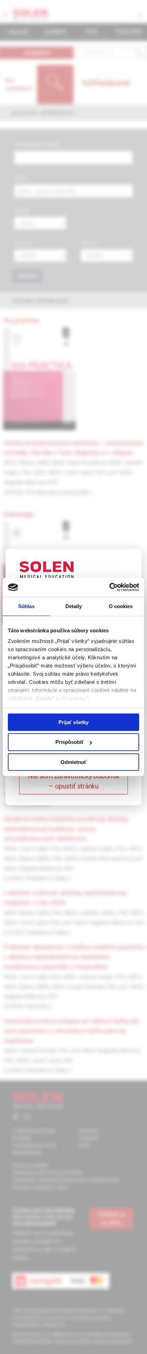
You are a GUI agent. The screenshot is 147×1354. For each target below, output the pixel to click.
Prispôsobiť (69, 742)
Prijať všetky (73, 722)
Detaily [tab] (73, 606)
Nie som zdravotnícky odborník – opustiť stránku (74, 781)
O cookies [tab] (121, 606)
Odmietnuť (73, 762)
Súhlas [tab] (26, 606)
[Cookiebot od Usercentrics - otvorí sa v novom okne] (109, 587)
